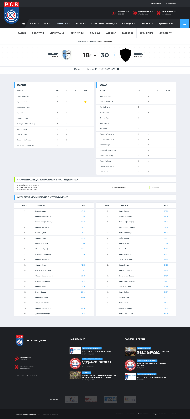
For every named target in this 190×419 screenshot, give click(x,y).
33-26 (83, 254)
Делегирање (57, 33)
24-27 (166, 249)
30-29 (83, 217)
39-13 (83, 238)
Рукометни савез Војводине (25, 414)
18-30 (83, 265)
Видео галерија (159, 414)
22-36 (166, 297)
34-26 (83, 227)
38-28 (166, 233)
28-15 (83, 281)
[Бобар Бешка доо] (110, 399)
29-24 (166, 238)
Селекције (127, 24)
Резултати (38, 33)
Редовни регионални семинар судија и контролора (153, 352)
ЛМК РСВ (79, 24)
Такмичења (61, 24)
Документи (165, 33)
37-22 (83, 211)
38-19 (83, 314)
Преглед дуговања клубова (96, 351)
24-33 (83, 233)
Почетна (119, 414)
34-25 (166, 217)
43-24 (83, 249)
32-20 (166, 222)
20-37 (166, 227)
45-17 (166, 243)
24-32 (83, 308)
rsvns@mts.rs (166, 14)
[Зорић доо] (91, 399)
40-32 (83, 297)
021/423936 (121, 14)
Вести (33, 24)
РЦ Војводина (165, 24)
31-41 (166, 287)
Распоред (127, 33)
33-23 (166, 314)
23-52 (166, 308)
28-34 (166, 276)
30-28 (83, 243)
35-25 (166, 281)
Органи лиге (146, 33)
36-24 (166, 292)
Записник (155, 187)
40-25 (166, 254)
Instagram (171, 3)
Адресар (111, 33)
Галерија (145, 24)
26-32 (166, 260)
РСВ (46, 24)
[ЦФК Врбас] (130, 399)
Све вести (130, 414)
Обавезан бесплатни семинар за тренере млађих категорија (99, 376)
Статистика (77, 33)
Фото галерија (144, 414)
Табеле (22, 33)
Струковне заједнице (103, 24)
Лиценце (95, 33)
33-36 (83, 287)
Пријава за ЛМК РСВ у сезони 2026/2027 (96, 363)
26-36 (83, 292)
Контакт (173, 414)
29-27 (166, 303)
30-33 (83, 270)
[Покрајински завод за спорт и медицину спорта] (71, 399)
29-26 (83, 222)
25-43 (83, 303)
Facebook (157, 3)
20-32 (83, 260)
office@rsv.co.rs (143, 14)
